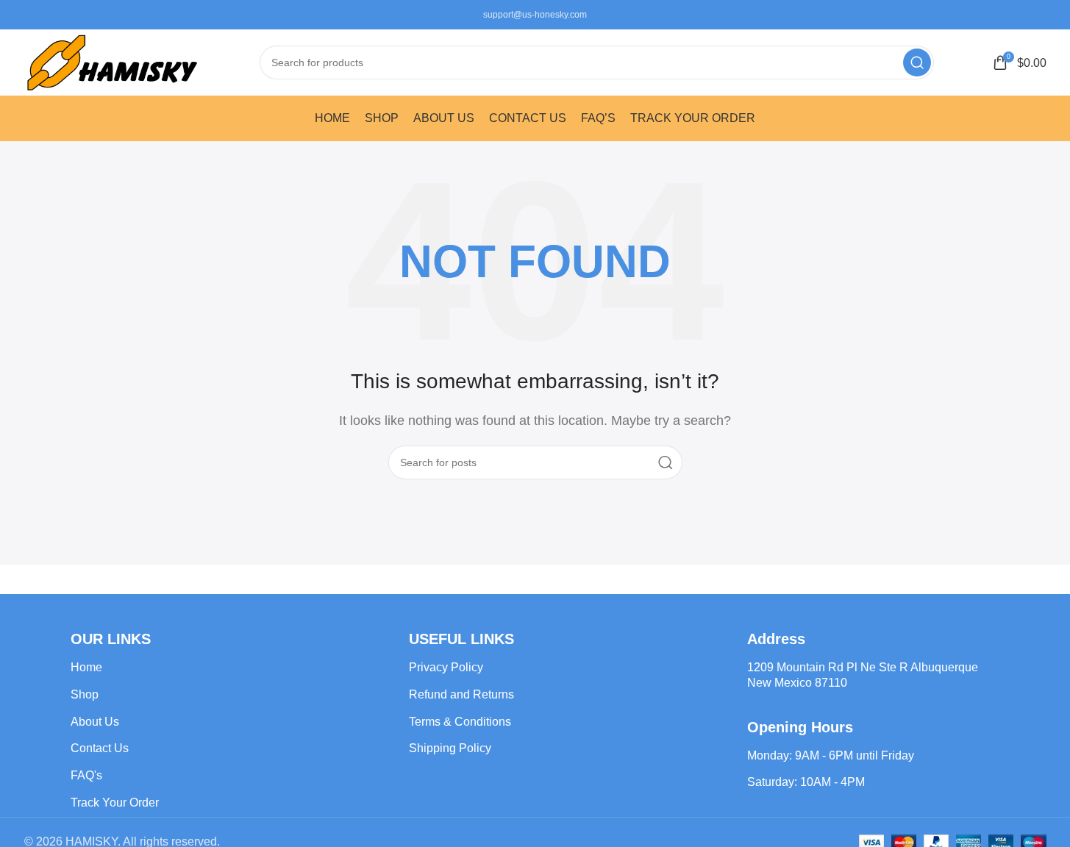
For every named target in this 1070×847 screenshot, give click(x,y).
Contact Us (100, 748)
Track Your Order (115, 802)
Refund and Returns (461, 694)
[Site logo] (112, 61)
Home (86, 667)
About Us (95, 721)
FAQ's (86, 775)
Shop (85, 694)
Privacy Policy (446, 667)
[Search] (917, 62)
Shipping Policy (450, 748)
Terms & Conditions (460, 721)
